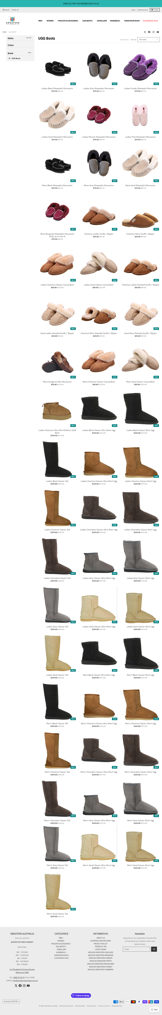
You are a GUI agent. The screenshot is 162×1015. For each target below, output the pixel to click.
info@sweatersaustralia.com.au (25, 980)
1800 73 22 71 (19, 977)
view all (28, 38)
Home (4, 32)
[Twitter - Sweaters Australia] (145, 32)
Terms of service (104, 1006)
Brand (10, 53)
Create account (143, 10)
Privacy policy (91, 1006)
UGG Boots (16, 58)
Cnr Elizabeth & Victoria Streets (22, 969)
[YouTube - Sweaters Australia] (157, 32)
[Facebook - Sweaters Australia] (149, 32)
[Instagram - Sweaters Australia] (153, 32)
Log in (133, 10)
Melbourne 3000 (22, 972)
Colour (11, 45)
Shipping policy (117, 1006)
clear (29, 52)
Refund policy (80, 1006)
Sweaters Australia (51, 1006)
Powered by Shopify (66, 1006)
